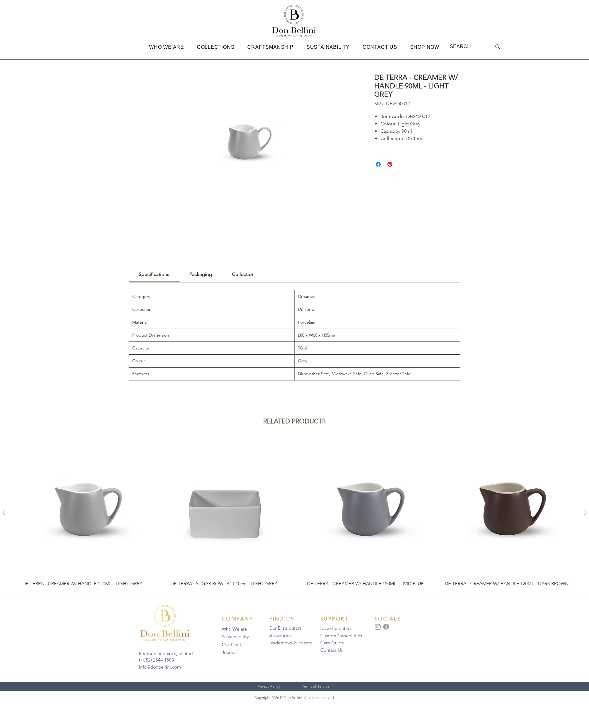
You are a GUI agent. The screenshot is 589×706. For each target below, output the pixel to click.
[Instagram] (378, 627)
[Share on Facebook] (378, 164)
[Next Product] (585, 512)
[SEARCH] (497, 47)
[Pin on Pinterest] (390, 164)
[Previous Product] (3, 512)
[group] (294, 512)
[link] (154, 274)
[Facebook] (386, 627)
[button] (166, 47)
